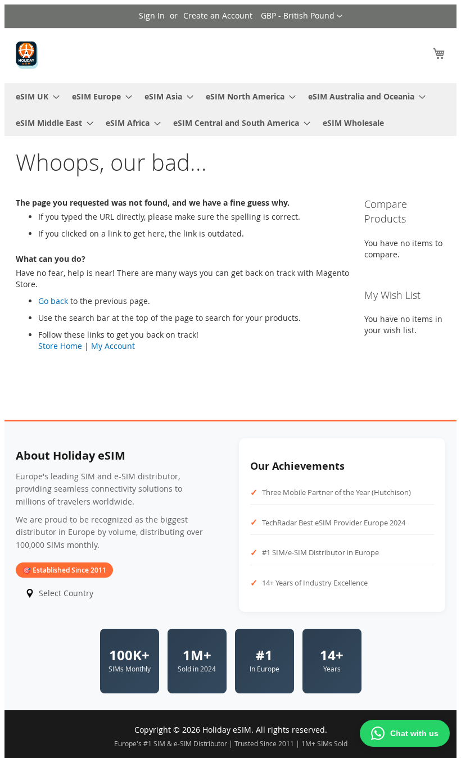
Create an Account (217, 15)
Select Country (66, 593)
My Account (113, 346)
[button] (301, 16)
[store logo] (27, 55)
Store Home (60, 346)
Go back (53, 301)
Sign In (152, 15)
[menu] (230, 109)
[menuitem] (34, 96)
